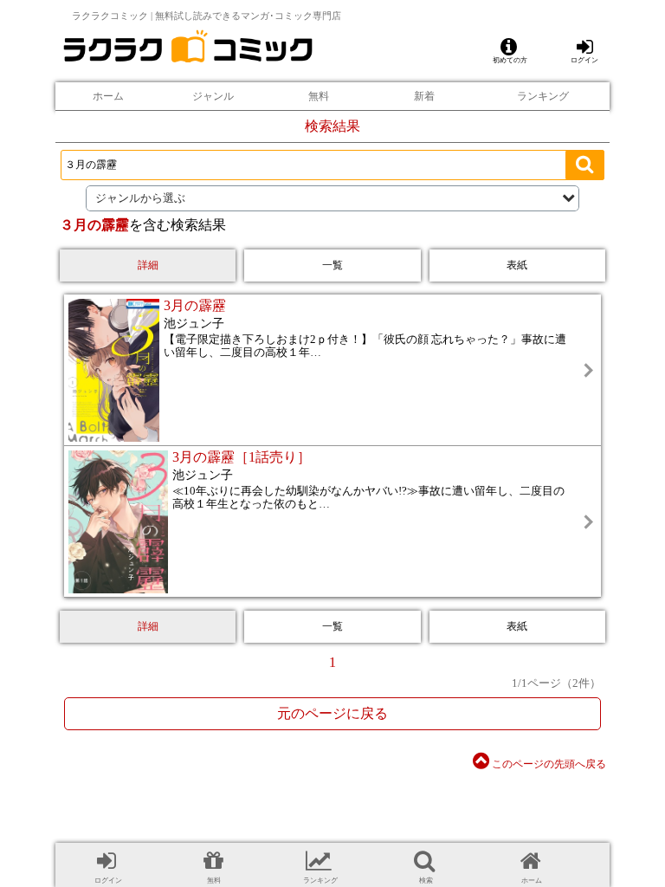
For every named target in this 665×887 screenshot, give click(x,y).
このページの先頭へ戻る (547, 764)
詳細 (148, 265)
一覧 (332, 265)
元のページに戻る (332, 713)
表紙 (517, 265)
